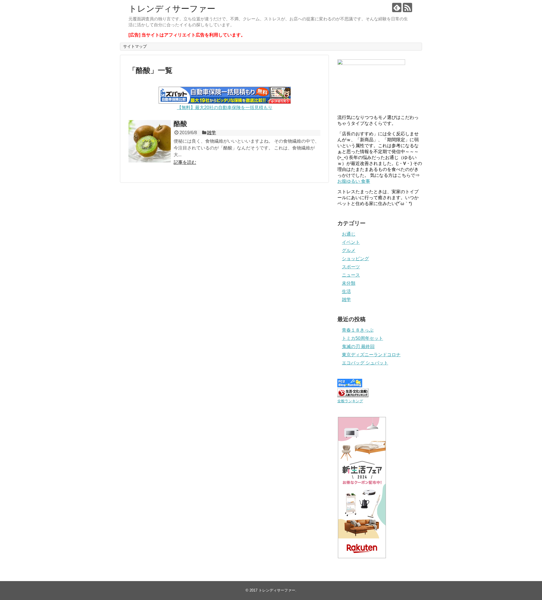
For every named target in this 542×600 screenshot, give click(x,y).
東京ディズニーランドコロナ (371, 354)
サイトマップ (135, 46)
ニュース (351, 275)
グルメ (348, 250)
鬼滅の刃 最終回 (358, 346)
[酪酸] (149, 141)
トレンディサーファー (171, 8)
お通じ (348, 234)
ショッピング (355, 258)
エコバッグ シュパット (365, 362)
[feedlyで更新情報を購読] (396, 7)
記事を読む (185, 162)
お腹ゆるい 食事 (353, 181)
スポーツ (351, 266)
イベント (351, 242)
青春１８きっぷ (357, 330)
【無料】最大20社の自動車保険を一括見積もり (224, 107)
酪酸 (180, 123)
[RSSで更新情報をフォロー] (407, 7)
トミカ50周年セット (362, 338)
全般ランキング (350, 401)
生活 (346, 291)
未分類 (348, 283)
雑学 (211, 132)
